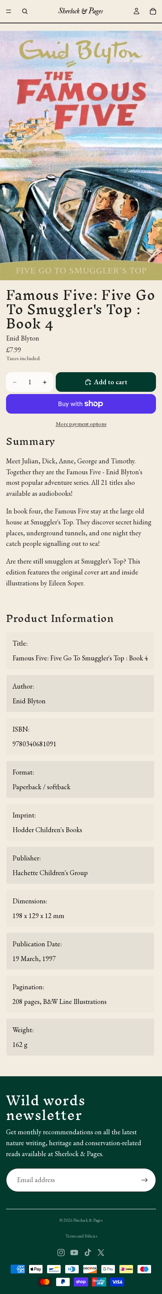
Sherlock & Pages (87, 1220)
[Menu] (8, 11)
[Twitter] (100, 1252)
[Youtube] (74, 1252)
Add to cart (110, 381)
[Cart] (153, 11)
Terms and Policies (81, 1236)
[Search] (25, 11)
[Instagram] (61, 1252)
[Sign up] (145, 1180)
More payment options (81, 423)
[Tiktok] (87, 1252)
